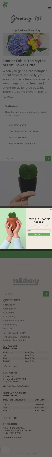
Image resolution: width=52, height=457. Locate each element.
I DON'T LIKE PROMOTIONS (39, 238)
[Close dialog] (50, 209)
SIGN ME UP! (38, 234)
